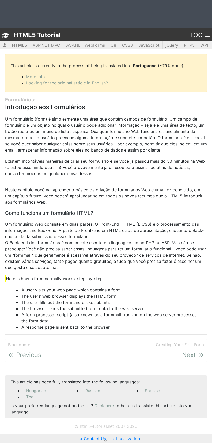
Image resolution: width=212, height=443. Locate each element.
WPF (204, 45)
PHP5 (189, 45)
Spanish (152, 390)
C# (113, 45)
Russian (92, 390)
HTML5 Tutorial (37, 35)
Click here (104, 405)
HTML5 (19, 45)
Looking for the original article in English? (67, 82)
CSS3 (127, 45)
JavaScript (149, 45)
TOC (196, 35)
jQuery (171, 45)
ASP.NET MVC (46, 45)
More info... (37, 76)
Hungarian (36, 390)
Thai (30, 396)
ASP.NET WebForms (85, 45)
